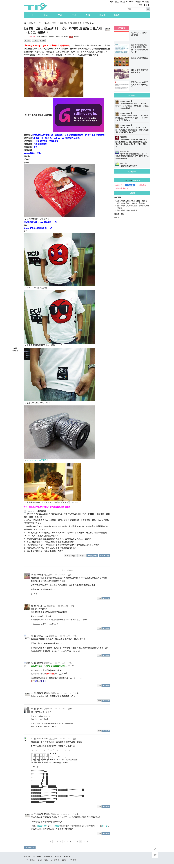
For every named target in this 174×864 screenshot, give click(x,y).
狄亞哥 (40, 708)
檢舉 (77, 36)
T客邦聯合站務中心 (121, 188)
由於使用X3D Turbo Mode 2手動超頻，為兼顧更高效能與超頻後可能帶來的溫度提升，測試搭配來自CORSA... (132, 129)
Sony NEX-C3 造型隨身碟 (37, 460)
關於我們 (27, 856)
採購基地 (122, 2)
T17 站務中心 (44, 23)
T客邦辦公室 (119, 185)
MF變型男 (138, 2)
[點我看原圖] (53, 76)
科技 (88, 14)
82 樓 (33, 606)
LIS (122, 214)
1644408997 (42, 738)
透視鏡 (147, 2)
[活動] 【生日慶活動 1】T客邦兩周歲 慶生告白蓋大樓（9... (73, 23)
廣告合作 (58, 856)
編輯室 (117, 14)
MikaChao (41, 606)
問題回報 (67, 856)
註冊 (147, 5)
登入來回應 (30, 847)
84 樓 (33, 663)
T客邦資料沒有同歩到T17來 (139, 33)
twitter (36, 40)
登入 (141, 5)
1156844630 (42, 825)
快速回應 (93, 555)
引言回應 (105, 555)
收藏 (82, 555)
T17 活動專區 (141, 185)
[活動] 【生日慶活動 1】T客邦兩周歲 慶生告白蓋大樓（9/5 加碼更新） (63, 30)
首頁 (31, 14)
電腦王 (117, 2)
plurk (43, 40)
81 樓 (33, 574)
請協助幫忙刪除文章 (139, 57)
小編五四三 (33, 23)
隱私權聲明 (48, 856)
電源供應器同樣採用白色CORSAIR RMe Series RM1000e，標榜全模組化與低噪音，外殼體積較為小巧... (132, 105)
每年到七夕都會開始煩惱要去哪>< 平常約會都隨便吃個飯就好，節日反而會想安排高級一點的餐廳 (132, 156)
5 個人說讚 (71, 555)
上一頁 (49, 841)
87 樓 (33, 738)
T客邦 (112, 2)
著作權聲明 (37, 856)
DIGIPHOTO (130, 2)
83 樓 (33, 636)
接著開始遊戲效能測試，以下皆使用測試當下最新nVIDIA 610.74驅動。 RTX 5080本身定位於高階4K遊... (132, 117)
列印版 (28, 40)
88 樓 (33, 814)
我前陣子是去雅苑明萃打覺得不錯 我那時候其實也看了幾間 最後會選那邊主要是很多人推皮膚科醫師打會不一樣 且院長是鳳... (131, 143)
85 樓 (33, 693)
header (155, 849)
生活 (74, 14)
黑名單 (116, 217)
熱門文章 (121, 28)
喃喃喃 (40, 574)
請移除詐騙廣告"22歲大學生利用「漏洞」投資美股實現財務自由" (139, 48)
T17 (36, 6)
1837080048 (42, 636)
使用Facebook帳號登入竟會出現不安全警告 (140, 84)
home (155, 855)
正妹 (46, 14)
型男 (60, 14)
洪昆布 (40, 663)
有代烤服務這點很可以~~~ (130, 165)
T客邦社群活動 (41, 36)
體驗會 (102, 14)
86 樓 (33, 708)
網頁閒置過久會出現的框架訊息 (139, 71)
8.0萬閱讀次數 (15, 349)
